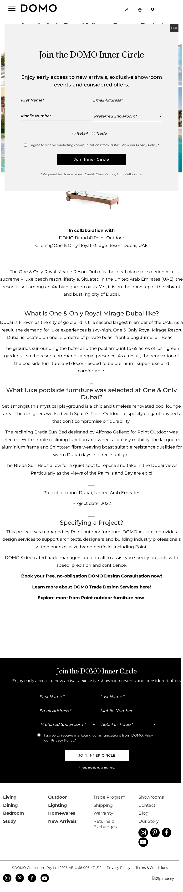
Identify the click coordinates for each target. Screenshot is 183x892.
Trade (101, 133)
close (174, 27)
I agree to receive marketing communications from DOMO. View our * (94, 145)
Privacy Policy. (147, 145)
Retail (81, 133)
